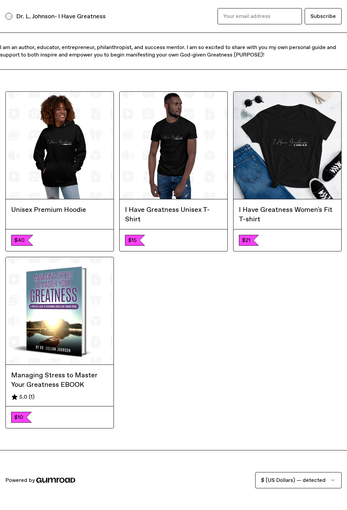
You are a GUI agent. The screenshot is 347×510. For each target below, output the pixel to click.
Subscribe (323, 16)
